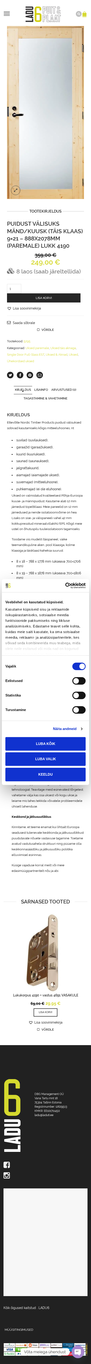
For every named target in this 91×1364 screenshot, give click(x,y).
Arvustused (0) (63, 389)
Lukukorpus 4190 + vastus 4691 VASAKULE (45, 995)
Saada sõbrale (24, 323)
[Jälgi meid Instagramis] (46, 1176)
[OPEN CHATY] (78, 1352)
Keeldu (45, 774)
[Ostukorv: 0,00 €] (85, 12)
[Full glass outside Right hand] (45, 112)
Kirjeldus (23, 389)
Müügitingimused (19, 1329)
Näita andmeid (65, 729)
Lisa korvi (44, 298)
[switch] (73, 678)
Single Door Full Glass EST (25, 354)
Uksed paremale (37, 348)
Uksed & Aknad (56, 354)
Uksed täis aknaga (63, 348)
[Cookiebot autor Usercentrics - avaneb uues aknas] (65, 585)
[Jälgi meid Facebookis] (46, 1165)
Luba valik (45, 759)
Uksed (73, 354)
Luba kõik (45, 744)
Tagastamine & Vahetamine (45, 398)
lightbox (15, 190)
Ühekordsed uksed (20, 361)
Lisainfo (41, 389)
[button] (24, 308)
